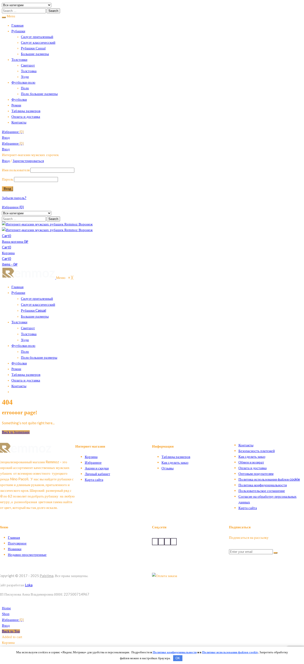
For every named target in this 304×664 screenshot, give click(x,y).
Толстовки (19, 60)
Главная (17, 25)
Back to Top (11, 631)
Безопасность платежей (256, 451)
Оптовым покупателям (256, 473)
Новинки (14, 549)
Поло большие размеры (39, 94)
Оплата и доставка (25, 117)
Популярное (17, 543)
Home (6, 608)
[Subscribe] (275, 553)
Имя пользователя (16, 170)
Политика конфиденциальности (262, 485)
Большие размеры (35, 54)
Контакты (18, 122)
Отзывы (168, 468)
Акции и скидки (97, 468)
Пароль (7, 179)
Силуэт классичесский (38, 42)
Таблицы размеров (25, 111)
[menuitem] (17, 287)
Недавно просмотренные (27, 554)
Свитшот (28, 65)
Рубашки (18, 31)
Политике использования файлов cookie (230, 652)
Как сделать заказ (175, 462)
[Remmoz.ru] (29, 278)
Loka (29, 585)
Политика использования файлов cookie (269, 479)
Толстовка (29, 71)
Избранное (13, 131)
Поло (25, 88)
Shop (6, 614)
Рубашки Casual (33, 48)
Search (53, 11)
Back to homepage (16, 432)
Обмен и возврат (251, 462)
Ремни (16, 105)
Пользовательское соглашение (261, 490)
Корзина (91, 456)
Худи (25, 77)
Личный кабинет (97, 474)
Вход (6, 137)
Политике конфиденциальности (175, 652)
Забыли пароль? (14, 198)
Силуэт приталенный (37, 37)
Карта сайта (94, 479)
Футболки (19, 99)
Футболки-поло (23, 82)
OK (178, 658)
